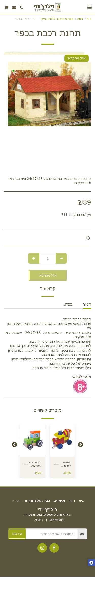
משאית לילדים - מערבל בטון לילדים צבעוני (65, 464)
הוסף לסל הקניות (62, 453)
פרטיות (38, 519)
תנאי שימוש (57, 519)
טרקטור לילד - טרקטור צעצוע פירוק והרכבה (35, 464)
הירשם (17, 534)
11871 (56, 464)
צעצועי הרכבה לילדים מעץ (57, 18)
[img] (62, 440)
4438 (26, 464)
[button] (89, 7)
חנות (80, 18)
